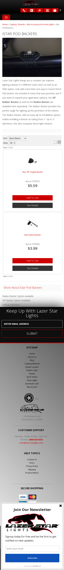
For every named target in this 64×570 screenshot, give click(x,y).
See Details (32, 205)
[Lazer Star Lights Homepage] (30, 3)
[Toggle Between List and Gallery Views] (57, 142)
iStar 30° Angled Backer (32, 172)
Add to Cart (33, 197)
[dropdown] (47, 10)
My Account (32, 387)
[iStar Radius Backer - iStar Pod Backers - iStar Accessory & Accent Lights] (32, 224)
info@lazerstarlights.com (31, 442)
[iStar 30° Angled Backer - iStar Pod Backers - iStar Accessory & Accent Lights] (32, 161)
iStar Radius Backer (32, 235)
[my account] (31, 10)
